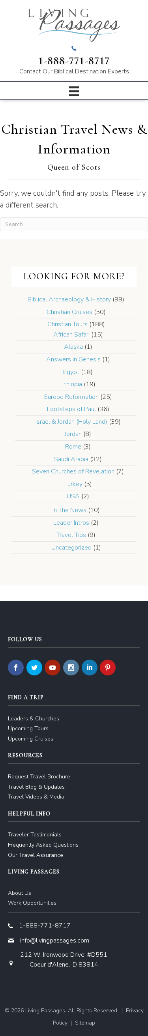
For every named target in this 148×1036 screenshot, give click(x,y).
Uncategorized (71, 547)
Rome (73, 446)
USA (73, 496)
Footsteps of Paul (71, 409)
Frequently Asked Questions (43, 845)
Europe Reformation (71, 397)
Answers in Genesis (73, 359)
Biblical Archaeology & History (69, 299)
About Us (19, 893)
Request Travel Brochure (39, 776)
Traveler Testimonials (35, 834)
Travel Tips (71, 535)
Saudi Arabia (71, 459)
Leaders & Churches (33, 718)
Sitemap (85, 1023)
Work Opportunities (32, 903)
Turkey (73, 484)
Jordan (73, 434)
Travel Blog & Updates (36, 787)
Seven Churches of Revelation (73, 471)
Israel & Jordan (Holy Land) (71, 421)
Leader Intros (71, 522)
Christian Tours (67, 324)
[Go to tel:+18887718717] (74, 60)
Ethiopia (71, 384)
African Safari (71, 334)
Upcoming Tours (28, 728)
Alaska (73, 346)
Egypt (71, 372)
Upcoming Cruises (30, 738)
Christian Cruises (69, 312)
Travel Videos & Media (36, 796)
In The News (69, 510)
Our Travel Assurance (35, 855)
